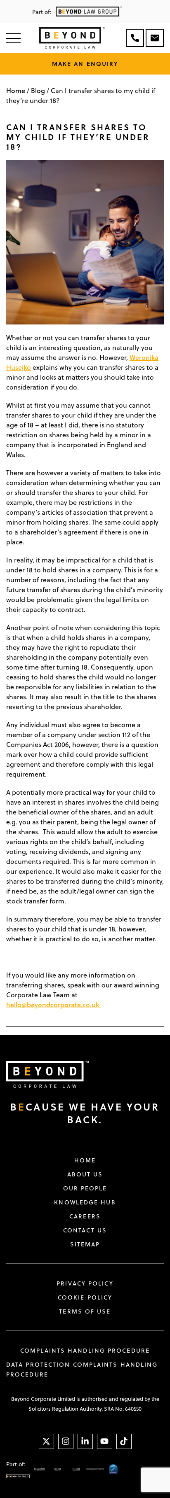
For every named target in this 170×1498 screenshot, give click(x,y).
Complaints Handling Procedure (85, 1350)
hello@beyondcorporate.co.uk (52, 1004)
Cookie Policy (85, 1297)
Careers (85, 1216)
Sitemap (85, 1244)
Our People (85, 1188)
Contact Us (85, 1230)
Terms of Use (85, 1311)
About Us (85, 1174)
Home (15, 90)
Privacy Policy (85, 1283)
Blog (38, 90)
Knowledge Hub (85, 1202)
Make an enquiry (85, 63)
